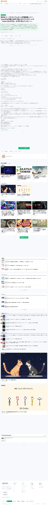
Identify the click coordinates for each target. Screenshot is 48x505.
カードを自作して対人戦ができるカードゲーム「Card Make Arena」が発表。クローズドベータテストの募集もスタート (8, 230)
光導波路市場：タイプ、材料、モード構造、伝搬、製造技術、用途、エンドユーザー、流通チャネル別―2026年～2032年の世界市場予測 (21, 269)
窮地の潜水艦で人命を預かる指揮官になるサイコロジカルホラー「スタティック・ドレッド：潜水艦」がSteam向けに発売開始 (22, 322)
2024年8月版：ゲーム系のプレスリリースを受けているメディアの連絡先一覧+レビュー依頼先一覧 (18, 319)
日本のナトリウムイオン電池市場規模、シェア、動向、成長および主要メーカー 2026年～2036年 (16, 265)
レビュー (14, 488)
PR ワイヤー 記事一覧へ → (24, 309)
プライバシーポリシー (41, 485)
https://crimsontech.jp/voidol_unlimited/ (9, 87)
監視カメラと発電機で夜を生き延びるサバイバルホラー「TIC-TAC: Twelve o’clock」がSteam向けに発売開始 (39, 212)
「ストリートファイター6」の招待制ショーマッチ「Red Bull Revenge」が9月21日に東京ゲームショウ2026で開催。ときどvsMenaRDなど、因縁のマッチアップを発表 (8, 213)
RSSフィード (23, 492)
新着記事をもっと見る (24, 237)
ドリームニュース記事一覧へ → (24, 148)
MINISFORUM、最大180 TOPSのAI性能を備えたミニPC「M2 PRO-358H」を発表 (14, 282)
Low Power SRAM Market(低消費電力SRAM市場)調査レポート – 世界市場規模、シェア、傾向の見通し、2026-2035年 (19, 261)
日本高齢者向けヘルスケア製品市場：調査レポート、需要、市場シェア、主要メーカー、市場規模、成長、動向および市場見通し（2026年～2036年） (23, 278)
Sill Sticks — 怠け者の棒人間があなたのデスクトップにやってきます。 (23, 195)
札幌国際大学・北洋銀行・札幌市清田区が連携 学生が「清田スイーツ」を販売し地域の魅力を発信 (17, 302)
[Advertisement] (24, 8)
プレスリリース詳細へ (4, 129)
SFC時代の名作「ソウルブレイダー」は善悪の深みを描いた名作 (14, 326)
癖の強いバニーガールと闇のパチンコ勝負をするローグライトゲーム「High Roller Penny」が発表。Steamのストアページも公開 (23, 230)
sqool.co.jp (3, 497)
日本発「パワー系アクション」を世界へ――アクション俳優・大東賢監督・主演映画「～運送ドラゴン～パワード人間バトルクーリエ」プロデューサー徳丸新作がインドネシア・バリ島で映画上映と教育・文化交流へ (26, 342)
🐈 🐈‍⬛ (35, 3)
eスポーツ (23, 488)
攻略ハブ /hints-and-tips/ (24, 485)
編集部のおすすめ (24, 491)
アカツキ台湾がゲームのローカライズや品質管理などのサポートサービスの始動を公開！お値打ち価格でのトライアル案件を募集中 (23, 177)
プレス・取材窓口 (32, 488)
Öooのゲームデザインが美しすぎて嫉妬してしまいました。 (8, 176)
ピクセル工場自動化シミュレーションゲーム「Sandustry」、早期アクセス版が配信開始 (39, 229)
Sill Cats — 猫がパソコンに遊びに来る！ (8, 195)
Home (1, 12)
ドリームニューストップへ (5, 130)
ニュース (14, 485)
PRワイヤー (6, 301)
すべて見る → (44, 435)
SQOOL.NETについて (32, 485)
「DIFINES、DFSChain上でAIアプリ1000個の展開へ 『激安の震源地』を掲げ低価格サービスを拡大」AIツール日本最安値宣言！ (22, 345)
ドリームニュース (9, 156)
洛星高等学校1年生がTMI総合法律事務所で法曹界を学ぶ (11, 306)
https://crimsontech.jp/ (6, 124)
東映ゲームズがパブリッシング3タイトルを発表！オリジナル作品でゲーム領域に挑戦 (39, 176)
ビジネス (14, 491)
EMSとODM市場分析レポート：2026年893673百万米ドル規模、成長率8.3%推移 (16, 349)
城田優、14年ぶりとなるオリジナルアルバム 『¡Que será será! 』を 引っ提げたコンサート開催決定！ (17, 298)
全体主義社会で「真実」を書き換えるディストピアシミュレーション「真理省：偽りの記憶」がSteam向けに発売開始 (23, 212)
